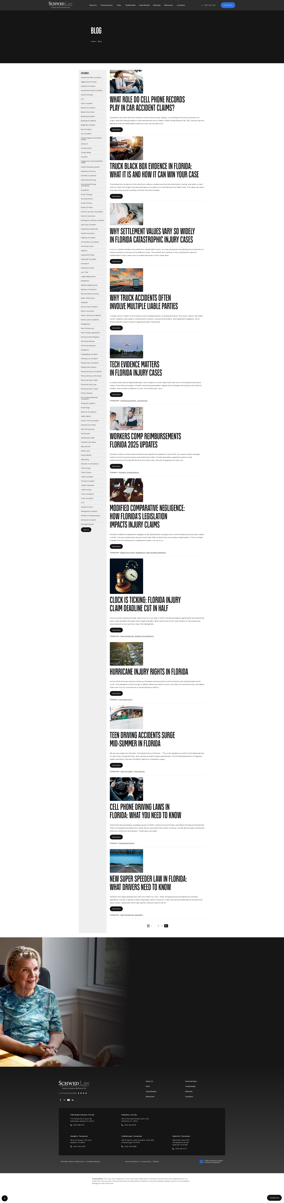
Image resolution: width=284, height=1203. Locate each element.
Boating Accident (88, 116)
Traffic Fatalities (87, 485)
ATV (82, 99)
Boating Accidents (88, 120)
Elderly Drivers (87, 207)
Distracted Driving (88, 180)
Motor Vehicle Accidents (91, 315)
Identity (84, 250)
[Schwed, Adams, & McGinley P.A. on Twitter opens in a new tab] (64, 1099)
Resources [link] (168, 5)
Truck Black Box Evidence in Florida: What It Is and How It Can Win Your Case (154, 170)
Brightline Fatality (88, 125)
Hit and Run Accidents (90, 242)
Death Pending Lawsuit (90, 167)
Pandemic (85, 350)
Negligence (85, 324)
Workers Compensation (90, 515)
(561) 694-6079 (107, 1183)
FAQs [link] (119, 5)
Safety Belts (86, 416)
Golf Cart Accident (88, 224)
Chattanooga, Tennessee (131, 1136)
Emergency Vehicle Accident (92, 220)
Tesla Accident (87, 477)
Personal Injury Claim (89, 380)
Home (93, 41)
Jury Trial (84, 272)
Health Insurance (88, 233)
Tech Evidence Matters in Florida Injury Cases (136, 368)
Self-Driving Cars (88, 429)
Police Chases (87, 393)
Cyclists (84, 157)
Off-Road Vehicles (88, 345)
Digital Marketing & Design (213, 1161)
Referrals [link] (157, 5)
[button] (5, 1198)
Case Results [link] (144, 5)
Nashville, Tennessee (181, 1136)
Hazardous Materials (89, 229)
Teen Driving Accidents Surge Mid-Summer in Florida (142, 739)
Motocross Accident (89, 307)
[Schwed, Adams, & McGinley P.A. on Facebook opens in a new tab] (60, 1099)
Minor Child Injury (88, 298)
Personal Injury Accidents (91, 371)
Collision (84, 144)
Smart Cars (85, 451)
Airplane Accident (88, 86)
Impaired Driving (87, 255)
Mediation (85, 281)
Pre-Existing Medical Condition (89, 398)
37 (162, 926)
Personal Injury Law (89, 384)
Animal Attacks (87, 95)
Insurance (85, 263)
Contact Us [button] (274, 1198)
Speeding (85, 459)
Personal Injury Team (89, 389)
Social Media (86, 455)
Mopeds (84, 302)
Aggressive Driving (88, 82)
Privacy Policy (146, 1161)
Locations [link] (181, 5)
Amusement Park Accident (91, 90)
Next (166, 926)
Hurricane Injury (87, 246)
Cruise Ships (86, 152)
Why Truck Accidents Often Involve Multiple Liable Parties (144, 302)
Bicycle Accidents (88, 108)
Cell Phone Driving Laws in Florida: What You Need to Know (145, 811)
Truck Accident (87, 498)
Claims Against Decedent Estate (91, 138)
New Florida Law (87, 328)
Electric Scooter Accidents (92, 212)
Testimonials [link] (130, 5)
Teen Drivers (86, 472)
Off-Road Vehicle (88, 341)
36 (158, 926)
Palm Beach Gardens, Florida (82, 1115)
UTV (82, 502)
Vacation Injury (87, 507)
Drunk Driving (86, 203)
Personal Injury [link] (107, 5)
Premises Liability (88, 403)
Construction (86, 148)
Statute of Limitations (90, 464)
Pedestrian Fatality (88, 367)
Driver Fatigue (86, 194)
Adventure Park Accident (91, 77)
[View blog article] (126, 82)
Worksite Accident (88, 520)
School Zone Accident (90, 420)
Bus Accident (86, 129)
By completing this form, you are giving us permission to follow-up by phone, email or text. (241, 1017)
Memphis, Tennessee (79, 1136)
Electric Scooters (88, 216)
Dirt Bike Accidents (89, 175)
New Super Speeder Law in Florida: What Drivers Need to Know (148, 883)
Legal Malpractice (88, 276)
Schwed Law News (88, 425)
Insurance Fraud (87, 268)
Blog (100, 41)
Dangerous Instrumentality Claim (92, 161)
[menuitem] (93, 5)
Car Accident (86, 133)
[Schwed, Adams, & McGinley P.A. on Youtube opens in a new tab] (68, 1099)
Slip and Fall (85, 446)
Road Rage (85, 407)
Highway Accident (88, 237)
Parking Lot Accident (89, 358)
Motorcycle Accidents (90, 319)
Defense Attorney (88, 171)
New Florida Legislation (90, 332)
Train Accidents (87, 494)
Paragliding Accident (89, 354)
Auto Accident (87, 103)
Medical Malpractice (89, 285)
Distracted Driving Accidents (88, 185)
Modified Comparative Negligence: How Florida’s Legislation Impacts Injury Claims (147, 516)
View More (116, 130)
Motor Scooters (87, 311)
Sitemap (156, 1161)
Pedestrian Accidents (90, 363)
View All (86, 530)
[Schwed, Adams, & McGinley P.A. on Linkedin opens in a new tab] (72, 1099)
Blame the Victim (88, 112)
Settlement (85, 433)
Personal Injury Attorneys (91, 376)
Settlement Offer (88, 438)
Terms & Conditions (132, 1161)
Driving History (87, 199)
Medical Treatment (89, 289)
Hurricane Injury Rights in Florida (149, 672)
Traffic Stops (86, 489)
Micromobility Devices (90, 294)
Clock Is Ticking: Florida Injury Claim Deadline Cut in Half (145, 604)
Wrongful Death (87, 524)
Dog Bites (85, 190)
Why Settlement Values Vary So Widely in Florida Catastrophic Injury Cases (152, 235)
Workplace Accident (89, 511)
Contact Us (228, 5)
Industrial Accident (88, 259)
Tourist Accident (88, 481)
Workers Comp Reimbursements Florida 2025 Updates (145, 440)
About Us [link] (93, 5)
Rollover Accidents (88, 412)
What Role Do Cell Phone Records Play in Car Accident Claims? (147, 103)
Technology (86, 468)
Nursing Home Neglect (90, 337)
